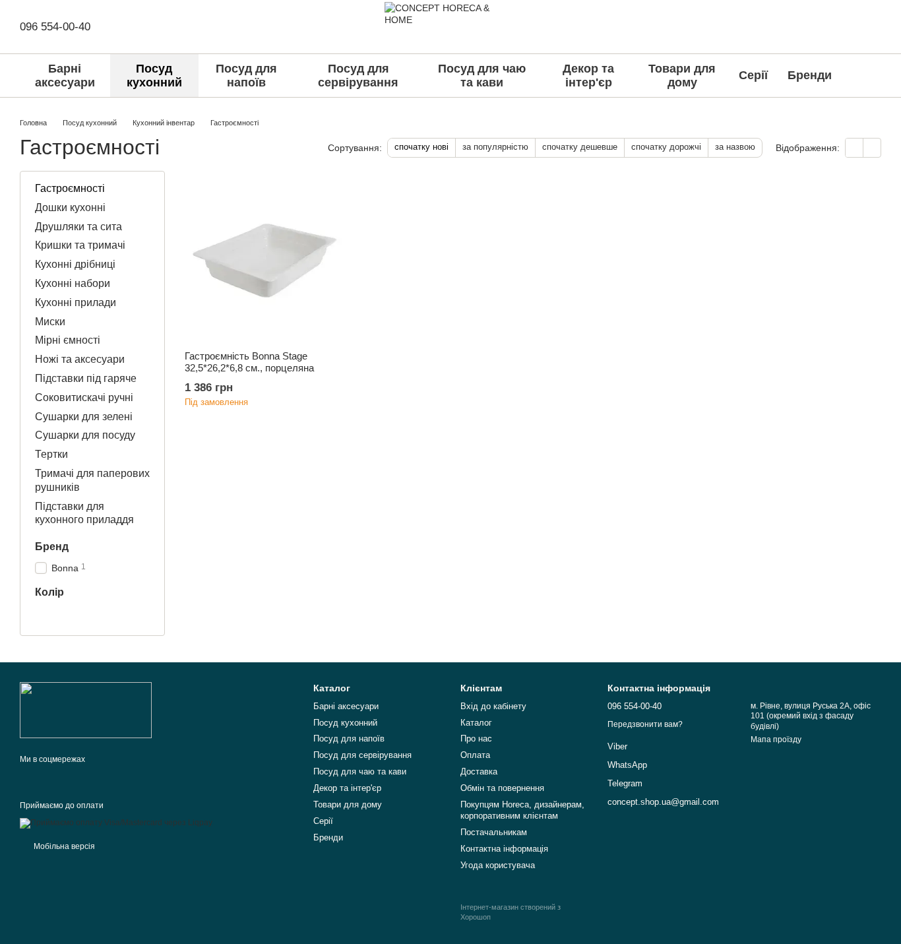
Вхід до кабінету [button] (493, 706)
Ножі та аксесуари (80, 359)
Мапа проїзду (776, 739)
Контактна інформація (504, 849)
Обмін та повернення (502, 788)
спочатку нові (421, 147)
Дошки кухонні (70, 207)
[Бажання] (810, 26)
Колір (49, 592)
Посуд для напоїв (246, 75)
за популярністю (495, 147)
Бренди (810, 75)
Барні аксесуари (65, 75)
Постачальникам (493, 832)
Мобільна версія (63, 846)
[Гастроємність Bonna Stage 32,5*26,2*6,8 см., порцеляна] (264, 260)
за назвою (735, 147)
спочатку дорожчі (666, 147)
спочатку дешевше (579, 147)
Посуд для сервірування (358, 75)
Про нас (476, 738)
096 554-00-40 (55, 26)
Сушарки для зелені (84, 416)
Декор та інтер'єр (588, 75)
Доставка (478, 771)
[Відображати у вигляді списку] (872, 147)
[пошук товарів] (869, 76)
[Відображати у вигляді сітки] (854, 147)
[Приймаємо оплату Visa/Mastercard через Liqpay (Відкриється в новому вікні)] (116, 822)
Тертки (51, 454)
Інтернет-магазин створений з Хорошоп (510, 911)
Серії (753, 75)
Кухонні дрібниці (75, 264)
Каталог (476, 723)
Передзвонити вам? (645, 724)
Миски (50, 321)
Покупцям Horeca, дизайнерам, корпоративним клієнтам (522, 810)
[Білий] (43, 615)
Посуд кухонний (154, 75)
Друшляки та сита (78, 226)
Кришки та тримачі (80, 245)
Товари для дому (682, 75)
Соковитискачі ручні (84, 397)
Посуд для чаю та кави (482, 75)
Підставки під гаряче (86, 378)
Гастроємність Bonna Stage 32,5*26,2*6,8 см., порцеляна (249, 361)
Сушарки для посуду (85, 435)
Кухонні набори (72, 283)
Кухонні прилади (75, 302)
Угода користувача (497, 865)
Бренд (52, 546)
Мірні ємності (67, 340)
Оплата (475, 755)
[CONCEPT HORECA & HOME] (86, 709)
